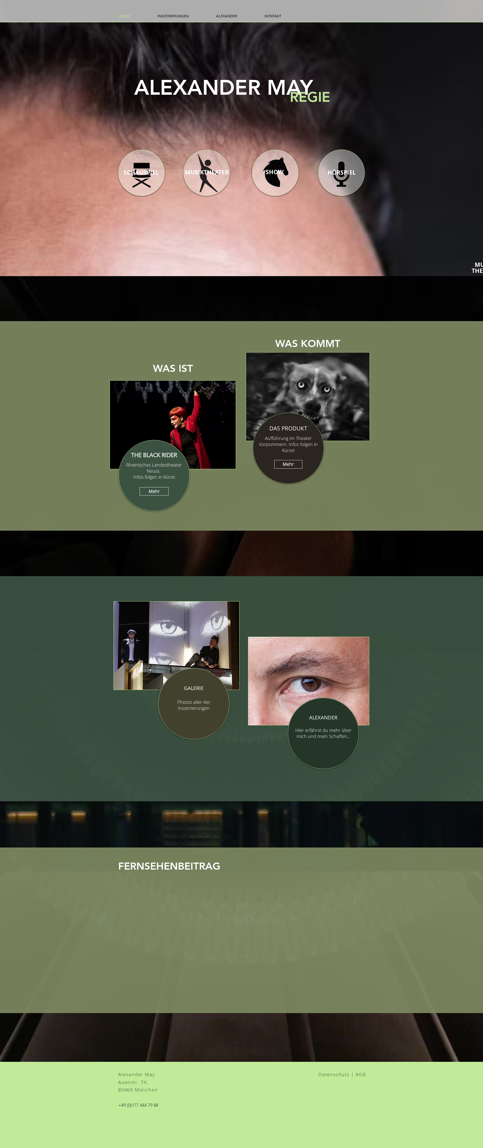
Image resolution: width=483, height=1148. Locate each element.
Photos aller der (193, 702)
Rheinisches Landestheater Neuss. (154, 468)
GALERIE (194, 688)
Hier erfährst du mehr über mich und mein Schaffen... (323, 733)
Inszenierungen (194, 708)
